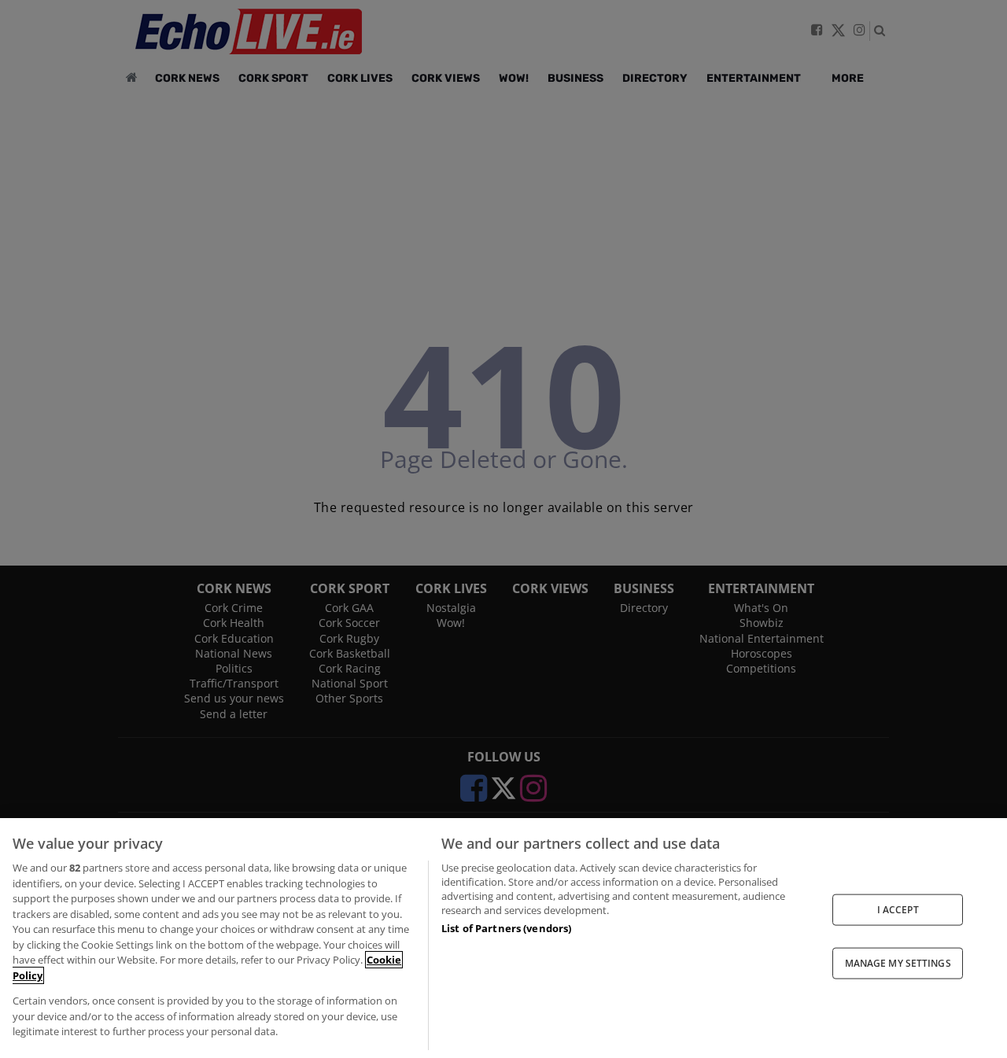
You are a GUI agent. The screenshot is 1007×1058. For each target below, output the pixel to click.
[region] (503, 938)
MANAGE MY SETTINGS (898, 963)
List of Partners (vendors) (506, 928)
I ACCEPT (898, 909)
